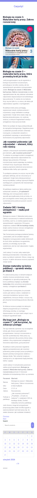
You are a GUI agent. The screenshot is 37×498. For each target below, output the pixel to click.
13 (18, 443)
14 (23, 443)
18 (10, 447)
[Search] (32, 425)
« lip (17, 463)
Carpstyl (18, 6)
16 (32, 443)
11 (10, 443)
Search (5, 421)
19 (14, 447)
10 (5, 443)
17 (5, 447)
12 (14, 443)
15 (27, 443)
